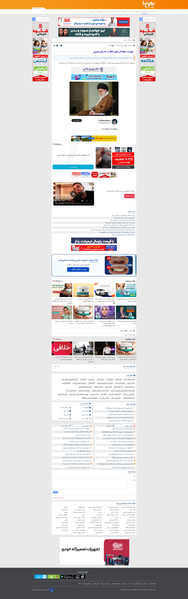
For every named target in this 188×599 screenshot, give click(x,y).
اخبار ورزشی (138, 11)
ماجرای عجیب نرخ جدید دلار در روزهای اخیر (121, 442)
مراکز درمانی (132, 517)
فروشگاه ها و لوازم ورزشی (111, 522)
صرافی (66, 512)
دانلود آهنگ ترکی (62, 394)
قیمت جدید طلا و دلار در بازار (82, 435)
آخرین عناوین (128, 426)
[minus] (57, 45)
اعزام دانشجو (64, 510)
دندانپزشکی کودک (130, 528)
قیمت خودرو (85, 411)
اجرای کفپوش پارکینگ (129, 398)
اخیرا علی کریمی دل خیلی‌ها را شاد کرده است (78, 467)
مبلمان (83, 515)
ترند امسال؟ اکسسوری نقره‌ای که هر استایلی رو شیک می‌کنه (119, 225)
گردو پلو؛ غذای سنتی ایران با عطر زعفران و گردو (78, 454)
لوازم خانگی (65, 522)
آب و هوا (66, 411)
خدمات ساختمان (80, 528)
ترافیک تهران (85, 415)
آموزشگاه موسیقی (113, 530)
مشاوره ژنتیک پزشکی (84, 391)
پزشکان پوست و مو (113, 507)
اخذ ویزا (66, 507)
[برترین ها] (148, 4)
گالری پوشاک (81, 507)
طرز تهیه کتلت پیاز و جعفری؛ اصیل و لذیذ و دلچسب (76, 429)
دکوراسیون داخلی (80, 522)
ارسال (55, 492)
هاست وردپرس (94, 394)
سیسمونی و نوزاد (63, 515)
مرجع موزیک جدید (120, 383)
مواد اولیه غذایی (66, 383)
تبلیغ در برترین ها (105, 584)
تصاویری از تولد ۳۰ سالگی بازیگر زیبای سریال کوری (119, 461)
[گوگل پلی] (66, 577)
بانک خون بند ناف (116, 398)
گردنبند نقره (83, 379)
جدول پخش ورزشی (63, 418)
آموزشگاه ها (115, 525)
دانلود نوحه (103, 394)
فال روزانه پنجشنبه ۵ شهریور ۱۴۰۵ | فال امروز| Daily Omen (118, 432)
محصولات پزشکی (113, 510)
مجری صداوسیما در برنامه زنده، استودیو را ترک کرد (76, 445)
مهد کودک (99, 515)
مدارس (100, 512)
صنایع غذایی (98, 525)
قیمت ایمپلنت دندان (129, 379)
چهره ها (124, 11)
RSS (80, 584)
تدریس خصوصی (97, 510)
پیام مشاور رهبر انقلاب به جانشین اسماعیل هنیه (120, 411)
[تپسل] (53, 144)
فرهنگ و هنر (106, 11)
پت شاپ (116, 517)
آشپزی (118, 11)
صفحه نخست (151, 11)
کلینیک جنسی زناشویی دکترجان (100, 391)
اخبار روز (144, 11)
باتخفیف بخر (73, 167)
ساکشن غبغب (100, 379)
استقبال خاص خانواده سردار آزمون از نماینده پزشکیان (76, 457)
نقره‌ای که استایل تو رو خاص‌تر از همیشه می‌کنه (122, 220)
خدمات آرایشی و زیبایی (129, 512)
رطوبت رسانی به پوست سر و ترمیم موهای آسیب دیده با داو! (119, 228)
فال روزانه (66, 415)
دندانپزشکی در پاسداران (115, 394)
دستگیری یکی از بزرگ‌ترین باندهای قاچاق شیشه (121, 454)
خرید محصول (129, 196)
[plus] (61, 46)
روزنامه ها (86, 407)
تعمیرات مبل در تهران (79, 517)
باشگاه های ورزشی (113, 520)
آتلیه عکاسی (98, 533)
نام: (134, 476)
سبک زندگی (130, 11)
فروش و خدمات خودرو (62, 528)
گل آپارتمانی (108, 387)
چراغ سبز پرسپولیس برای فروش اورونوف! (122, 457)
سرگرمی (93, 11)
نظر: (134, 480)
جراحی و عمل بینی (104, 398)
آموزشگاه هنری (114, 533)
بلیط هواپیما (118, 379)
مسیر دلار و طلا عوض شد (83, 451)
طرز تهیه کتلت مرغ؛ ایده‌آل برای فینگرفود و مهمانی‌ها (76, 448)
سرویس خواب (81, 520)
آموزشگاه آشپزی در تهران (95, 507)
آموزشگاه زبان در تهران (112, 528)
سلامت (113, 11)
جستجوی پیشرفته (87, 584)
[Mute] (99, 168)
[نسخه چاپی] (54, 45)
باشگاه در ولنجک (98, 387)
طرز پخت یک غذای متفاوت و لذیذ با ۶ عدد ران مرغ (76, 438)
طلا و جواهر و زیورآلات (79, 512)
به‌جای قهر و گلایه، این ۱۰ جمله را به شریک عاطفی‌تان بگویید (117, 435)
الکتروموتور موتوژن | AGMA (89, 398)
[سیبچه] (79, 577)
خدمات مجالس (98, 530)
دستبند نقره (91, 379)
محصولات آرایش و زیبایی (128, 515)
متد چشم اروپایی (118, 387)
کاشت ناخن (132, 510)
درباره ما (131, 584)
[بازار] (53, 577)
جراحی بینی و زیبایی (130, 533)
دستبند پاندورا (131, 383)
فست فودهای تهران (96, 520)
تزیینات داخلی (81, 525)
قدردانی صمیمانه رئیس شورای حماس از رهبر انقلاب (119, 408)
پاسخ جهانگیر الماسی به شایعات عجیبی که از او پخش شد (118, 438)
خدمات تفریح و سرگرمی (61, 517)
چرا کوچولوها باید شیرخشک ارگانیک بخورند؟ (123, 235)
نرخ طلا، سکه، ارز (64, 407)
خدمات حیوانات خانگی (112, 515)
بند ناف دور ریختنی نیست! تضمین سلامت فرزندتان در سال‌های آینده (117, 232)
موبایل (66, 520)
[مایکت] (40, 577)
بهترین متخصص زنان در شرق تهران (78, 394)
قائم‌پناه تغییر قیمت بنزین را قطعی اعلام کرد (122, 445)
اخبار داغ (109, 426)
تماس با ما (124, 584)
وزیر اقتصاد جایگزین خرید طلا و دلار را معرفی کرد (77, 432)
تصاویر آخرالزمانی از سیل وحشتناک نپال (122, 429)
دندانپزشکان (132, 525)
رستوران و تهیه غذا (96, 517)
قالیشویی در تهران (80, 530)
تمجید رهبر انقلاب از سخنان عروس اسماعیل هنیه (120, 414)
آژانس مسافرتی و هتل (79, 533)
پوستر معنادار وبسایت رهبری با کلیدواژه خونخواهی (120, 418)
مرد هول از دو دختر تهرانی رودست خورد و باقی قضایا (76, 461)
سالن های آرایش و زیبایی (128, 507)
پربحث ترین (64, 425)
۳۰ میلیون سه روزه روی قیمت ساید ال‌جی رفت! (120, 448)
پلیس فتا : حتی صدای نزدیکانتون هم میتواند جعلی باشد (120, 223)
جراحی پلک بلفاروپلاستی (85, 387)
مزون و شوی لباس (80, 510)
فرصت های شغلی (115, 584)
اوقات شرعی (85, 418)
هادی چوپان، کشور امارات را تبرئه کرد (123, 451)
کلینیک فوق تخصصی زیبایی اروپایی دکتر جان (123, 391)
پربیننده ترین (85, 425)
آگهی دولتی (96, 584)
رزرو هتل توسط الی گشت (79, 383)
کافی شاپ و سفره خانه (96, 522)
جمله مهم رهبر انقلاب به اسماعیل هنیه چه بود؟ (121, 421)
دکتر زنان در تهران (130, 522)
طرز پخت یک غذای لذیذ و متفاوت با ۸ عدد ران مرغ (76, 464)
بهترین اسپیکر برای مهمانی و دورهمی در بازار (123, 216)
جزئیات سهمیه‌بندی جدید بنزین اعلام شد (80, 441)
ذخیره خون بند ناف (71, 391)
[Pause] (96, 168)
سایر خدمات (65, 530)
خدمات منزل (64, 525)
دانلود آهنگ (92, 383)
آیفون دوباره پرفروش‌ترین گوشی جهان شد (122, 467)
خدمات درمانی (114, 512)
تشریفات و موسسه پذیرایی (95, 528)
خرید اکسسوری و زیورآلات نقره (70, 379)
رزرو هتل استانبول (130, 387)
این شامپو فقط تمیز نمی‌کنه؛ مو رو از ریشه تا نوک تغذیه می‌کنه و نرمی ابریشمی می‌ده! (112, 230)
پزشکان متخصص (130, 520)
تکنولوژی (99, 11)
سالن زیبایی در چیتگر (129, 394)
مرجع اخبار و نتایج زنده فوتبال (105, 383)
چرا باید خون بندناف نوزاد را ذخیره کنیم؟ (124, 218)
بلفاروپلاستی (109, 379)
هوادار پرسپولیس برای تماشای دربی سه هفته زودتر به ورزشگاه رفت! (115, 464)
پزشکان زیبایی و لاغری (129, 530)
